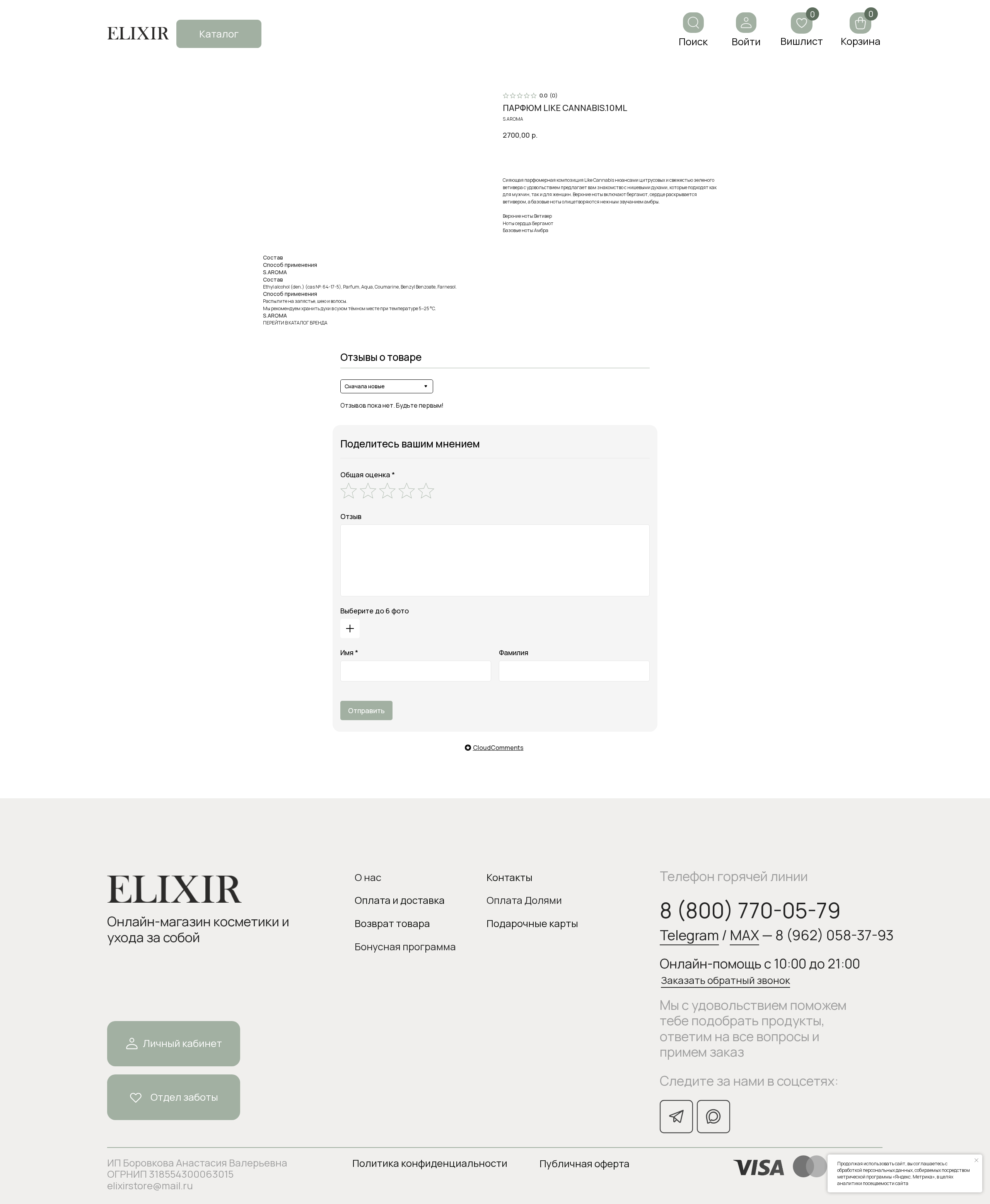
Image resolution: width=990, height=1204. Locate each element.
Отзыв (351, 516)
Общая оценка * (367, 474)
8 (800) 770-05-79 (750, 910)
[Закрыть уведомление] (976, 1160)
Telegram (689, 934)
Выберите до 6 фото (374, 610)
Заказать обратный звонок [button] (725, 980)
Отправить (366, 710)
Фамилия (513, 652)
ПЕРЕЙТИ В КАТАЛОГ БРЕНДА (295, 322)
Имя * (349, 652)
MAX (744, 934)
